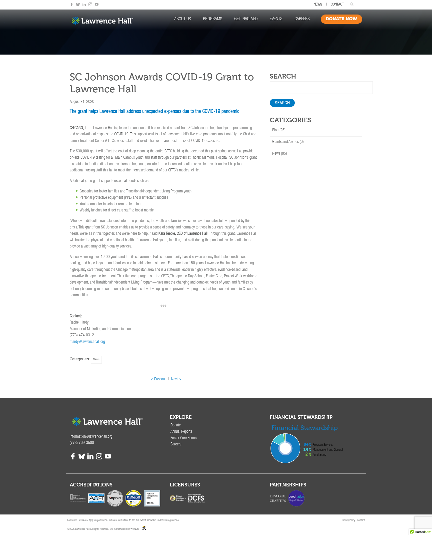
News (96, 359)
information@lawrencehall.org (91, 437)
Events (276, 19)
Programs (212, 19)
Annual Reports (181, 432)
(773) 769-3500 (82, 443)
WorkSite (134, 529)
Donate (175, 426)
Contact (361, 520)
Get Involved (246, 19)
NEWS (318, 5)
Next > (176, 380)
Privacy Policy (348, 520)
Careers (302, 19)
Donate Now (341, 19)
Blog (275, 131)
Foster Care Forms (183, 438)
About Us (182, 19)
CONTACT (337, 5)
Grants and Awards (285, 142)
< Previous (158, 380)
